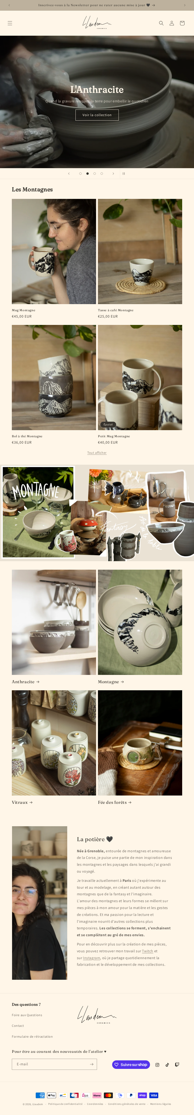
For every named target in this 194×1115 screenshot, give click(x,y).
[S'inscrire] (91, 1064)
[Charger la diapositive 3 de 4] (94, 173)
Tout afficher (97, 452)
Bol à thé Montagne (27, 436)
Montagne (108, 681)
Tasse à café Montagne (116, 310)
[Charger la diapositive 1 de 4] (80, 173)
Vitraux (20, 802)
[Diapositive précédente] (69, 173)
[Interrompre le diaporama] (125, 173)
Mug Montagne (23, 310)
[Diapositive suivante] (113, 173)
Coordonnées (95, 1104)
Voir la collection (97, 115)
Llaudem (37, 1104)
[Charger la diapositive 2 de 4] (87, 173)
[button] (10, 23)
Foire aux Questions (27, 1015)
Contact (18, 1025)
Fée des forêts (112, 802)
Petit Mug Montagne (114, 436)
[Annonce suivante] (185, 5)
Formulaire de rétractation (32, 1036)
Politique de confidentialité (65, 1104)
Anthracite (23, 681)
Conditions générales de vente (127, 1104)
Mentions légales (160, 1104)
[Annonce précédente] (9, 5)
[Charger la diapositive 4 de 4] (101, 173)
